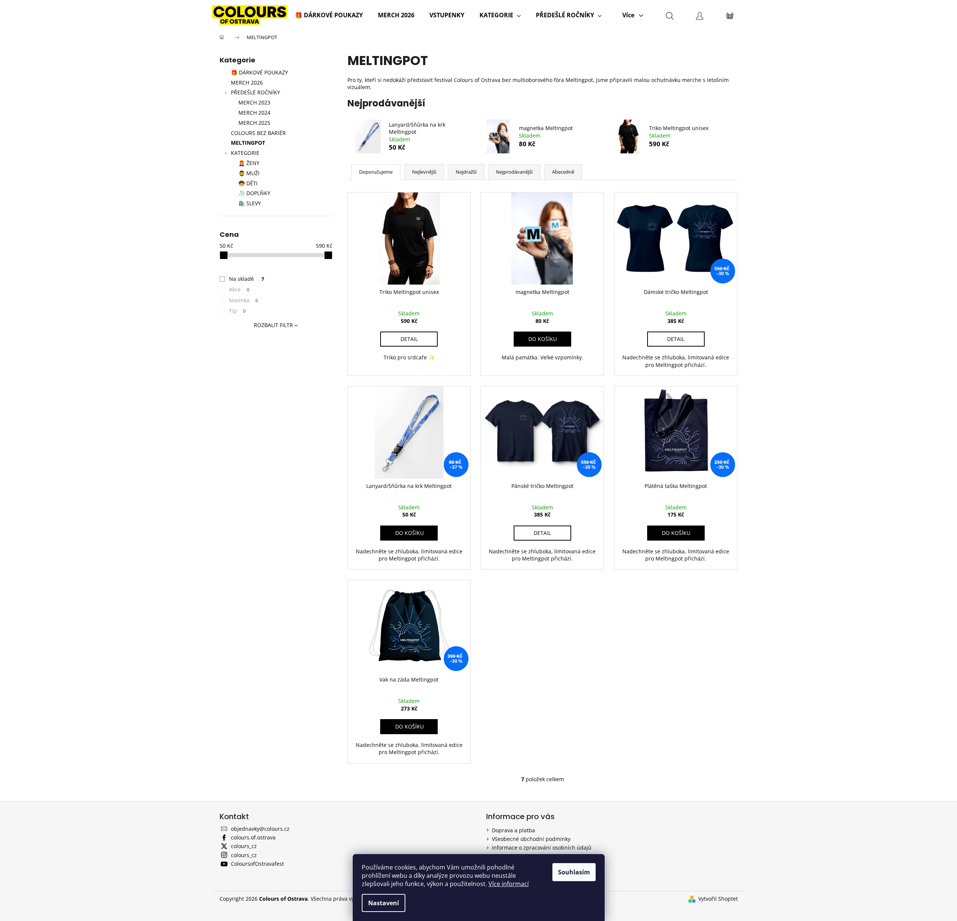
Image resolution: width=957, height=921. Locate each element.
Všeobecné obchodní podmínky (531, 838)
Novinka (243, 300)
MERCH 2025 (254, 122)
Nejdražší (466, 171)
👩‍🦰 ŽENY (248, 163)
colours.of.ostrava (253, 837)
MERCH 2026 (247, 82)
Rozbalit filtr (273, 325)
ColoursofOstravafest (257, 863)
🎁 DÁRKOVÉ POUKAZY (259, 72)
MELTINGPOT (248, 142)
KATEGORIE (245, 152)
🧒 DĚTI (248, 183)
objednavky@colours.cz (260, 828)
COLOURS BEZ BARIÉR (258, 132)
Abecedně (563, 171)
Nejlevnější (424, 171)
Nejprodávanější (514, 171)
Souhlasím (574, 872)
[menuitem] (328, 15)
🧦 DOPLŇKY (254, 193)
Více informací (508, 884)
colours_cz (244, 846)
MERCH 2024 (254, 112)
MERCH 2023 (254, 102)
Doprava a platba (513, 830)
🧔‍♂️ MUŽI (248, 173)
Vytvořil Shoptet (718, 898)
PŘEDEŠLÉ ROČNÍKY (255, 92)
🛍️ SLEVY (249, 203)
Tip (237, 310)
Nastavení (383, 903)
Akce (239, 289)
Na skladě (246, 278)
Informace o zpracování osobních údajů (541, 847)
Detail (409, 338)
